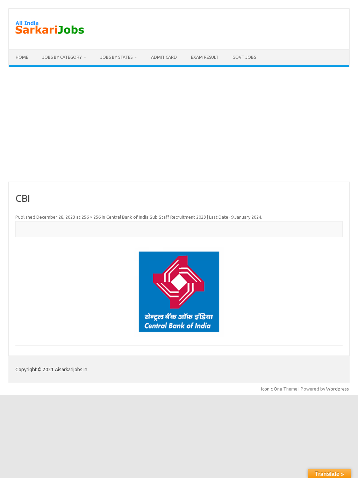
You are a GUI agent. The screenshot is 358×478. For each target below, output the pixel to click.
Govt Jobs (244, 57)
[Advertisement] (179, 124)
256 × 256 (91, 217)
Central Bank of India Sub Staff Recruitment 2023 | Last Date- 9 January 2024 (183, 217)
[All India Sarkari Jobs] (50, 37)
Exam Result (205, 57)
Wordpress (337, 388)
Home (22, 57)
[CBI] (178, 292)
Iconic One (271, 388)
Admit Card (164, 57)
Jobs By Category (62, 57)
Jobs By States (116, 57)
